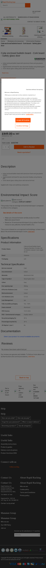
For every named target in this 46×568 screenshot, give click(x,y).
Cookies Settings (22, 126)
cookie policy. (29, 114)
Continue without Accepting (34, 89)
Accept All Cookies (23, 120)
